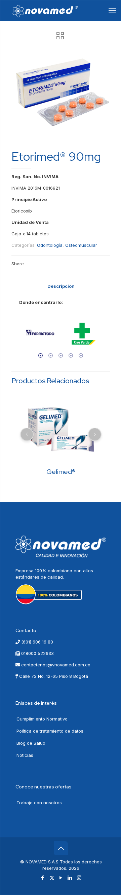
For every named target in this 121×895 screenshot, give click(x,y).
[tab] (60, 286)
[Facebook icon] (42, 877)
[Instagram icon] (79, 877)
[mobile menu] (112, 10)
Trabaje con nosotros (39, 802)
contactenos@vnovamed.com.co (55, 664)
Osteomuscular (81, 245)
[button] (17, 336)
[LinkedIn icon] (70, 877)
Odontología (50, 245)
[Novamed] (45, 10)
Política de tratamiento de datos (49, 731)
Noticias (24, 755)
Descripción (61, 286)
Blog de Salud (30, 743)
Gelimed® (60, 471)
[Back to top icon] (61, 848)
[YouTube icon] (61, 877)
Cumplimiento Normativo (42, 719)
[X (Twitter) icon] (51, 877)
